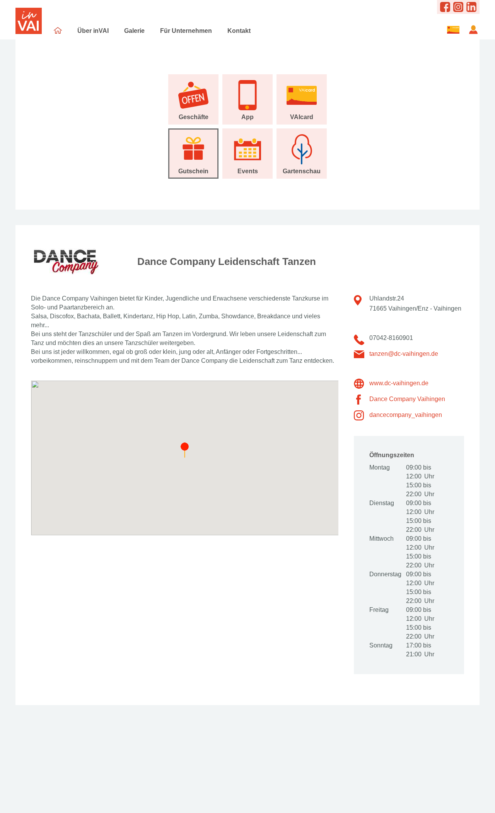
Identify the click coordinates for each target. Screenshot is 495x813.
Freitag (379, 609)
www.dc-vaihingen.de (398, 383)
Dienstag (381, 503)
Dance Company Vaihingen (407, 399)
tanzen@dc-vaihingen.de (403, 353)
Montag (379, 467)
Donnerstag (384, 574)
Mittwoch (381, 538)
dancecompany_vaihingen (405, 415)
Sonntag (381, 645)
